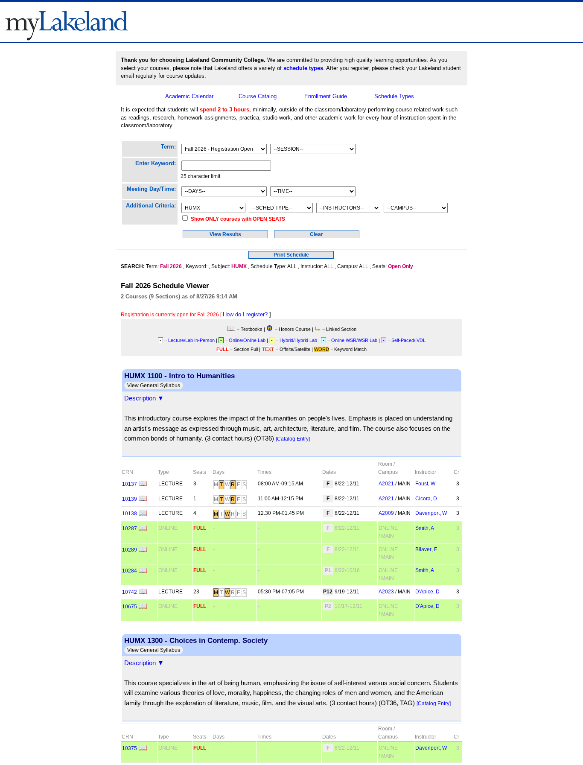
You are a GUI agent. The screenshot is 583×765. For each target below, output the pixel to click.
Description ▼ (144, 398)
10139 (129, 499)
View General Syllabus (153, 385)
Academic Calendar (189, 96)
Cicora (426, 498)
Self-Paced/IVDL (408, 340)
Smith (424, 528)
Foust (425, 483)
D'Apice (427, 591)
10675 (129, 606)
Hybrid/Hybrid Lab (298, 340)
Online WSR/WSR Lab (354, 340)
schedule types (303, 68)
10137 (129, 484)
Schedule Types (394, 96)
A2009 (386, 513)
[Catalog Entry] (293, 438)
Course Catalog (258, 96)
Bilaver (426, 549)
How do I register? (245, 314)
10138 (129, 513)
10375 (129, 748)
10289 (129, 549)
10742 (129, 592)
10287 (129, 528)
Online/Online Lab (247, 340)
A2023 (386, 591)
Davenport (431, 513)
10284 (129, 570)
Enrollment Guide (325, 96)
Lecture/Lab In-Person (191, 340)
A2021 (386, 483)
